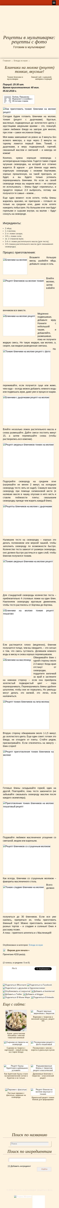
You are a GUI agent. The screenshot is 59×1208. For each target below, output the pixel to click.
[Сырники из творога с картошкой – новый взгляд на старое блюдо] (16, 1042)
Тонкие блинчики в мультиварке (15, 78)
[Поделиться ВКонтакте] (15, 985)
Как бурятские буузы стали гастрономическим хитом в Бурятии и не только (16, 1076)
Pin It (14, 968)
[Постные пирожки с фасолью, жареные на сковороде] (16, 1089)
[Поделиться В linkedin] (43, 997)
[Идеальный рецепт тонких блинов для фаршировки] (43, 1089)
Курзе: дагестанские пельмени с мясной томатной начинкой (16, 1035)
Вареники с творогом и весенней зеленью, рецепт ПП (42, 1019)
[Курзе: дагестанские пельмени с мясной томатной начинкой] (16, 1011)
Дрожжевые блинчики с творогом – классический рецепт (43, 1076)
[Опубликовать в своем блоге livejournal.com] (17, 991)
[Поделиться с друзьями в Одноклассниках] (24, 988)
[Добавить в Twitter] (13, 994)
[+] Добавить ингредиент (19, 1166)
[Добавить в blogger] (33, 994)
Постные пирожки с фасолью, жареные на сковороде (16, 1095)
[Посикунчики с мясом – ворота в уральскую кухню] (43, 1042)
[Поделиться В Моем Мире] (17, 997)
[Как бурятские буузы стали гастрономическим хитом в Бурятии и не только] (16, 1065)
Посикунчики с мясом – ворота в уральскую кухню (43, 1049)
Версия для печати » (18, 950)
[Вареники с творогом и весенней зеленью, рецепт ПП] (43, 1011)
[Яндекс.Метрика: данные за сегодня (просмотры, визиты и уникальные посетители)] (23, 1196)
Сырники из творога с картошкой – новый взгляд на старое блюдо (16, 1050)
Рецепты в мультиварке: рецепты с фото (29, 39)
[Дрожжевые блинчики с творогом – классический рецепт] (43, 1065)
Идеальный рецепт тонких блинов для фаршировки (43, 1098)
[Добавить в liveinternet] (43, 991)
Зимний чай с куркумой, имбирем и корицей (41, 78)
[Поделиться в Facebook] (40, 985)
